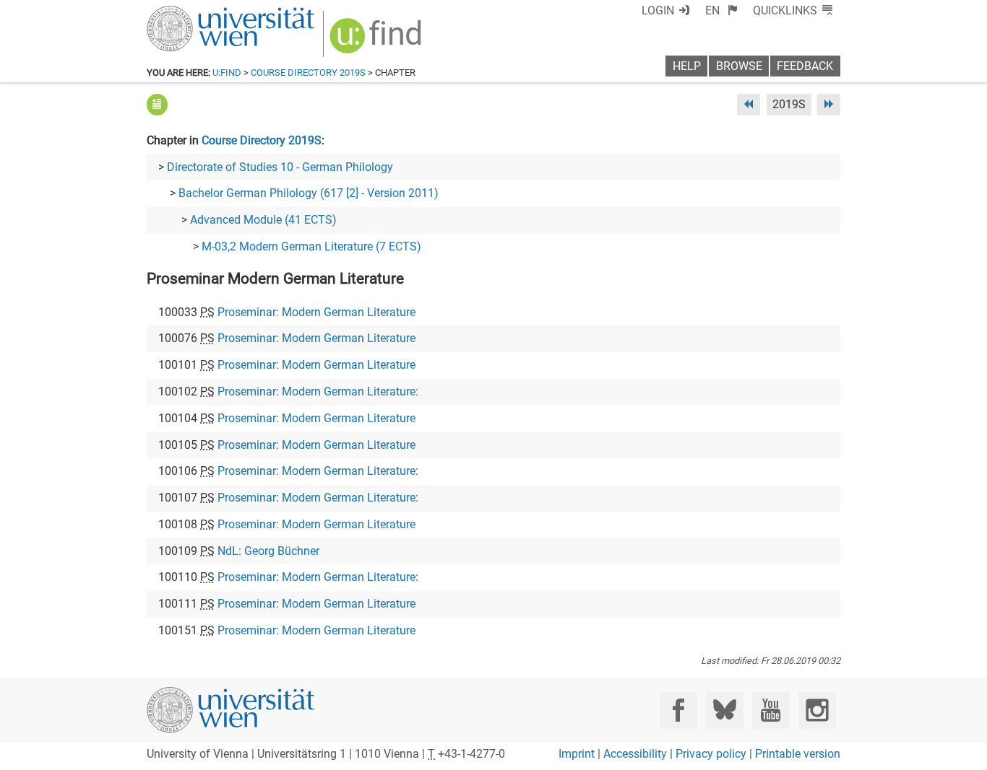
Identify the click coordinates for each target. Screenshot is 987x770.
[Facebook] (678, 710)
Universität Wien (196, 12)
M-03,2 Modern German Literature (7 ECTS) (311, 246)
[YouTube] (770, 710)
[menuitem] (721, 10)
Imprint (577, 754)
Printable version (797, 754)
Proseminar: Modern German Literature (316, 312)
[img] (377, 41)
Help (687, 66)
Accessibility (635, 754)
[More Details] (157, 104)
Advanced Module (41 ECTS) (263, 220)
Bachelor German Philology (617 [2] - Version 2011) (308, 193)
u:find (226, 72)
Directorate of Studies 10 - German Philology (280, 167)
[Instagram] (816, 710)
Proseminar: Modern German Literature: (317, 391)
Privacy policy (711, 754)
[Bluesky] (724, 710)
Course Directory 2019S (308, 72)
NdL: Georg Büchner (268, 551)
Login (658, 10)
